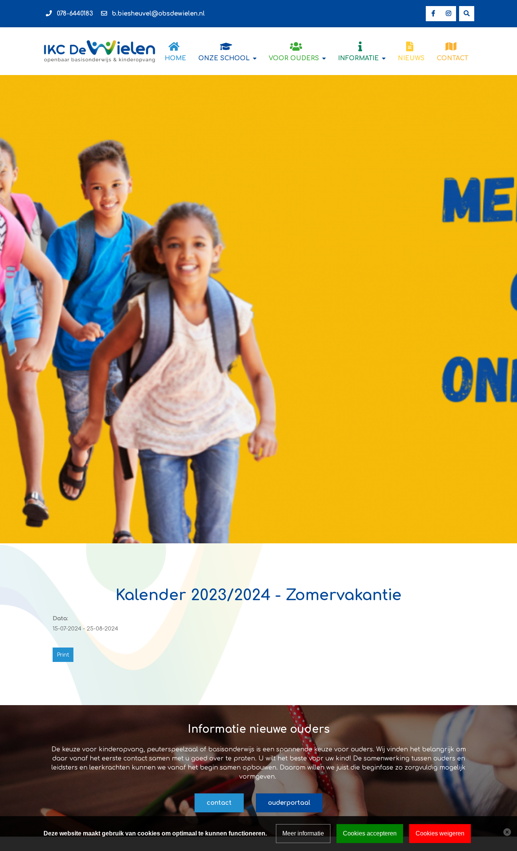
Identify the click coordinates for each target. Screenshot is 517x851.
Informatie (358, 58)
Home (175, 58)
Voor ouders (294, 58)
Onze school (224, 58)
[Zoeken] (466, 13)
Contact (452, 58)
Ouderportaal (289, 802)
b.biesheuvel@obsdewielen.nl (158, 13)
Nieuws (411, 58)
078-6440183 (75, 13)
